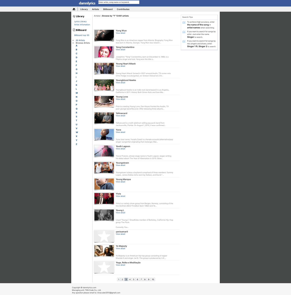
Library (84, 9)
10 (153, 279)
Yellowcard (121, 113)
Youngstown (122, 162)
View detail (120, 33)
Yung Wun (121, 30)
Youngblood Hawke (126, 80)
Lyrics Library (80, 21)
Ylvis (118, 193)
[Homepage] (75, 9)
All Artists (80, 40)
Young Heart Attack (126, 63)
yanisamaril (122, 231)
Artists (95, 9)
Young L (120, 210)
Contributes (123, 9)
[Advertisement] (136, 23)
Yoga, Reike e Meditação (128, 262)
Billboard (108, 9)
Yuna (118, 129)
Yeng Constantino (125, 47)
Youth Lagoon (123, 146)
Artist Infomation (82, 24)
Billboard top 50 (81, 35)
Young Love (122, 96)
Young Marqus (123, 179)
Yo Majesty (121, 246)
